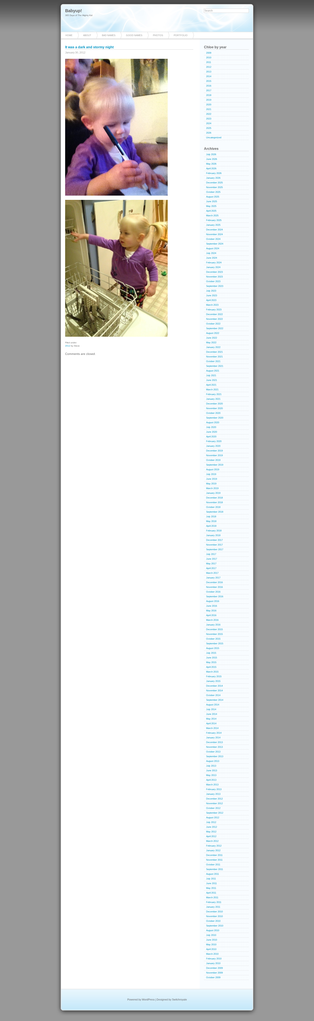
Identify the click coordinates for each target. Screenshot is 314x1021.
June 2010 (211, 939)
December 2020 (214, 403)
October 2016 (213, 591)
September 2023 (214, 286)
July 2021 (211, 375)
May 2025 (211, 206)
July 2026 (211, 154)
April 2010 (211, 949)
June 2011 (211, 883)
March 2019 (212, 488)
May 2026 (211, 163)
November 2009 (214, 972)
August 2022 (212, 333)
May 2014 (211, 718)
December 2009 (214, 968)
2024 (208, 123)
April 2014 (211, 723)
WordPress (148, 999)
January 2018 (213, 535)
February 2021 (214, 394)
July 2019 (211, 474)
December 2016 (214, 582)
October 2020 (213, 413)
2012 (67, 346)
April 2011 (211, 892)
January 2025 (213, 225)
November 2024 (214, 234)
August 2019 (212, 469)
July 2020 (211, 427)
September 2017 (214, 549)
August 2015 (212, 648)
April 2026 (211, 168)
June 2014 (211, 714)
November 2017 (214, 544)
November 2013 (214, 747)
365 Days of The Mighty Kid (78, 15)
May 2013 (211, 775)
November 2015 (214, 634)
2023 (208, 118)
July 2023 (211, 290)
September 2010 (214, 925)
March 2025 (212, 215)
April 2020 (211, 436)
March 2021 (212, 389)
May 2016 (211, 610)
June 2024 (211, 258)
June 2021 (211, 380)
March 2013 (212, 784)
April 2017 (211, 568)
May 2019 (211, 483)
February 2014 (214, 733)
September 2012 (214, 812)
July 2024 (211, 253)
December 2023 (214, 272)
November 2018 (214, 502)
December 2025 (214, 182)
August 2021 (212, 370)
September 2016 (214, 596)
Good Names (134, 35)
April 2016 (211, 615)
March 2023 (212, 305)
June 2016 (211, 606)
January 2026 (213, 178)
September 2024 (214, 243)
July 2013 (211, 765)
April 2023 (211, 300)
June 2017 (211, 559)
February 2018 (214, 530)
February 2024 (214, 262)
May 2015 (211, 662)
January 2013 (213, 794)
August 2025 (212, 196)
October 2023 (213, 281)
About (87, 35)
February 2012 (214, 845)
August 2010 (212, 930)
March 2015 (212, 671)
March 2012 (212, 841)
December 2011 (214, 855)
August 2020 (212, 422)
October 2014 (213, 695)
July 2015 (211, 653)
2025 (208, 128)
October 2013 (213, 751)
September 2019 (214, 464)
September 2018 (214, 511)
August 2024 (212, 248)
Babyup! (73, 10)
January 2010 (213, 963)
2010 (208, 57)
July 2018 (211, 516)
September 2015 (214, 643)
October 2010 (213, 921)
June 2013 (211, 770)
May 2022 (211, 342)
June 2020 (211, 432)
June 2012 (211, 827)
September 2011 (214, 869)
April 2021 (211, 385)
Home (68, 35)
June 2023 (211, 295)
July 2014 (211, 709)
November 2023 (214, 276)
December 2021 (214, 352)
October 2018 (213, 507)
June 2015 (211, 657)
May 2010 (211, 944)
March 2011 (212, 897)
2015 (208, 81)
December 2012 (214, 798)
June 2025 (211, 201)
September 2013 (214, 756)
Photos (158, 35)
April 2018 (211, 526)
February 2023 (214, 309)
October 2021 (213, 361)
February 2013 (214, 789)
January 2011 (213, 907)
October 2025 (213, 192)
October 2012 (213, 808)
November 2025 (214, 187)
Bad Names (108, 35)
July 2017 (211, 554)
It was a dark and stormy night (89, 47)
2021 (208, 109)
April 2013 (211, 780)
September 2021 (214, 366)
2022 (208, 114)
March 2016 (212, 620)
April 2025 (211, 211)
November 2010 (214, 916)
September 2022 (214, 328)
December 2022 (214, 314)
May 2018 (211, 521)
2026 (208, 132)
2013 (208, 71)
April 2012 (211, 836)
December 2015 (214, 629)
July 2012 (211, 822)
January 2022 (213, 347)
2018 (208, 95)
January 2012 (213, 850)
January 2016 (213, 624)
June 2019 (211, 479)
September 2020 (214, 417)
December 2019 (214, 450)
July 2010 (211, 935)
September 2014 (214, 700)
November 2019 (214, 455)
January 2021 (213, 399)
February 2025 (214, 220)
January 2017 (213, 577)
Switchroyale (179, 999)
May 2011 (211, 888)
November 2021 (214, 356)
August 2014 (212, 704)
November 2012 (214, 803)
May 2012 (211, 831)
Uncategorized (213, 137)
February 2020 (214, 441)
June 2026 (211, 159)
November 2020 (214, 408)
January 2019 (213, 493)
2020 (208, 104)
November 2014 (214, 690)
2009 (208, 53)
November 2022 (214, 319)
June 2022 (211, 337)
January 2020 (213, 446)
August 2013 (212, 761)
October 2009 (213, 977)
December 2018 (214, 497)
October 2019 (213, 460)
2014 (208, 76)
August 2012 (212, 817)
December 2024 (214, 229)
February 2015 (214, 676)
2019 (208, 100)
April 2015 (211, 667)
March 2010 (212, 954)
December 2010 (214, 911)
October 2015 (213, 638)
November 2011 (214, 860)
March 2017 (212, 573)
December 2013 (214, 742)
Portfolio (181, 35)
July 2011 (211, 878)
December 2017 (214, 540)
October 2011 (213, 864)
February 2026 (214, 173)
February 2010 (214, 958)
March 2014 (212, 728)
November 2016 (214, 587)
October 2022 (213, 323)
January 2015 (213, 681)
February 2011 (213, 902)
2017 (208, 90)
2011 (208, 62)
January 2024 (213, 267)
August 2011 (212, 874)
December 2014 (214, 686)
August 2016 (212, 601)
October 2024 (213, 239)
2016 (208, 85)
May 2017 (211, 563)
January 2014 (213, 737)
